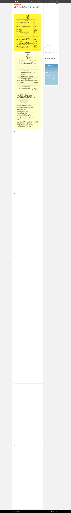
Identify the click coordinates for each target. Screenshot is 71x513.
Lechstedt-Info (19, 12)
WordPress (57, 511)
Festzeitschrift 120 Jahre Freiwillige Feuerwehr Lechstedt (51, 97)
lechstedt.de (15, 1)
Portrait (28, 1)
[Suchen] (57, 3)
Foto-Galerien (56, 1)
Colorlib (52, 511)
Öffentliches (51, 1)
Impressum (14, 511)
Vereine (43, 1)
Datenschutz (18, 511)
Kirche (40, 1)
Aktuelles (32, 1)
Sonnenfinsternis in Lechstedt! (49, 93)
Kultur (37, 1)
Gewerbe (47, 1)
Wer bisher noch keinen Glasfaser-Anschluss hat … (51, 91)
